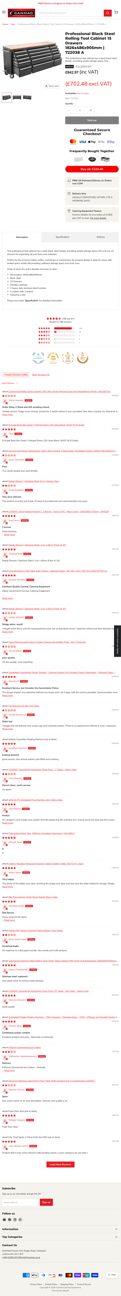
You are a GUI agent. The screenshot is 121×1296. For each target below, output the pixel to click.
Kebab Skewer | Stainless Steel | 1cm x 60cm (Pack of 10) (37, 544)
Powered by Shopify (60, 1290)
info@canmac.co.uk (31, 1257)
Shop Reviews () (41, 374)
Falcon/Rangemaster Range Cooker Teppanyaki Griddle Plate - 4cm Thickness (47, 642)
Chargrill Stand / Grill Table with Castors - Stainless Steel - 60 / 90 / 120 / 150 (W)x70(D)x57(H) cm (57, 570)
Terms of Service (84, 1284)
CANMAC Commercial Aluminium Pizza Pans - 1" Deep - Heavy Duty (42, 769)
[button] (44, 328)
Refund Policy (51, 1284)
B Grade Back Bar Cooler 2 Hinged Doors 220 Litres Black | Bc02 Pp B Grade (46, 424)
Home (5, 24)
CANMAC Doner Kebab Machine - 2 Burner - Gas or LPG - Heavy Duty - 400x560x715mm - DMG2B (58, 511)
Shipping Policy (67, 1284)
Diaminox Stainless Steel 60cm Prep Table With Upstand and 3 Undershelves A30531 (51, 1080)
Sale (13, 24)
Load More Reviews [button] (60, 1164)
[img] (60, 318)
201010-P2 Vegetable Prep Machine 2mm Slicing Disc (35, 799)
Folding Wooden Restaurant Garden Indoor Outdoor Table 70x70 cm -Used (45, 863)
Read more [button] (7, 414)
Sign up (46, 1202)
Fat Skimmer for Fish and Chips (23, 705)
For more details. (98, 218)
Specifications (62, 236)
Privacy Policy (36, 1284)
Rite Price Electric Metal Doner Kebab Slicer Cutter (33, 897)
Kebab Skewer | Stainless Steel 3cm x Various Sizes (33, 481)
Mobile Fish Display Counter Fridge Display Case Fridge (35, 930)
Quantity (69, 104)
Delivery (101, 236)
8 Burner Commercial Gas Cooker (24, 1047)
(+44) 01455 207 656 (12, 1257)
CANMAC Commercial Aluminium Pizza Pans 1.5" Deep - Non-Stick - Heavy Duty (48, 991)
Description (22, 237)
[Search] (108, 13)
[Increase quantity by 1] (91, 110)
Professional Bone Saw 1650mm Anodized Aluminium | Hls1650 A (41, 833)
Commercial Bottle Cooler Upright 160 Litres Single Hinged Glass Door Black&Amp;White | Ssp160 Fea (59, 391)
